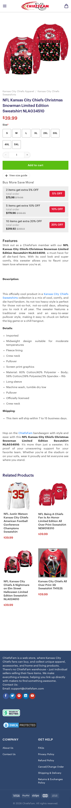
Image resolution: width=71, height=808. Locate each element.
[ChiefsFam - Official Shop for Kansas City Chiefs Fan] (35, 6)
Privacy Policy (46, 754)
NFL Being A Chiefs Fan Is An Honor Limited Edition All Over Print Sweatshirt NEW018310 (52, 521)
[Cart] (66, 6)
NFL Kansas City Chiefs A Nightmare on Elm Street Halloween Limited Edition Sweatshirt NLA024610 (16, 590)
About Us (8, 748)
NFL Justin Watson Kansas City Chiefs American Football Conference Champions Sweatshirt (16, 523)
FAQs (41, 748)
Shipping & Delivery (49, 773)
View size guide (18, 175)
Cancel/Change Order (51, 767)
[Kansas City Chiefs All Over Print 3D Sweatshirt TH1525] (52, 562)
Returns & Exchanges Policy (50, 781)
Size (5, 125)
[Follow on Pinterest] (19, 696)
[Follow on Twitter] (12, 696)
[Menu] (5, 6)
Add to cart (35, 165)
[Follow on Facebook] (6, 696)
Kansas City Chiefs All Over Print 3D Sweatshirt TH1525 (52, 585)
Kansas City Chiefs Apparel (18, 91)
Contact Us (9, 754)
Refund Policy (46, 760)
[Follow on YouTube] (32, 696)
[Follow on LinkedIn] (26, 696)
